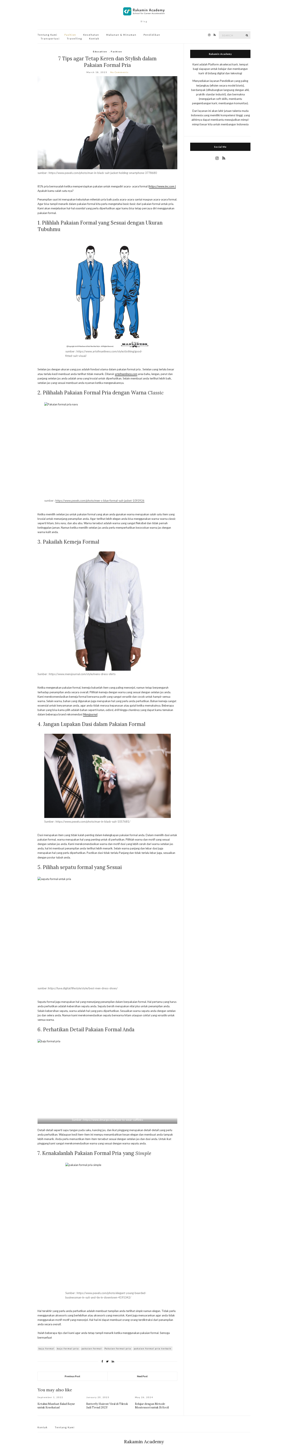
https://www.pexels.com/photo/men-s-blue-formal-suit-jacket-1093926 (99, 500)
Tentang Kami (47, 34)
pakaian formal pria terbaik (152, 1348)
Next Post (142, 1376)
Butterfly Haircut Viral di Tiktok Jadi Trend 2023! (107, 1405)
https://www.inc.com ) (162, 186)
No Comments (119, 72)
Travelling (74, 38)
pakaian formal (92, 1348)
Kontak (94, 38)
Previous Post (72, 1376)
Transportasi (50, 38)
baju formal (46, 1348)
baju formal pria (68, 1348)
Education (100, 51)
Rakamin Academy (144, 1442)
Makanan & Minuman (121, 34)
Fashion (70, 34)
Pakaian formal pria (118, 1348)
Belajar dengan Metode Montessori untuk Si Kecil (152, 1405)
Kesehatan (91, 34)
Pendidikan (152, 34)
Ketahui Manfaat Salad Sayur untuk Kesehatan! (56, 1405)
